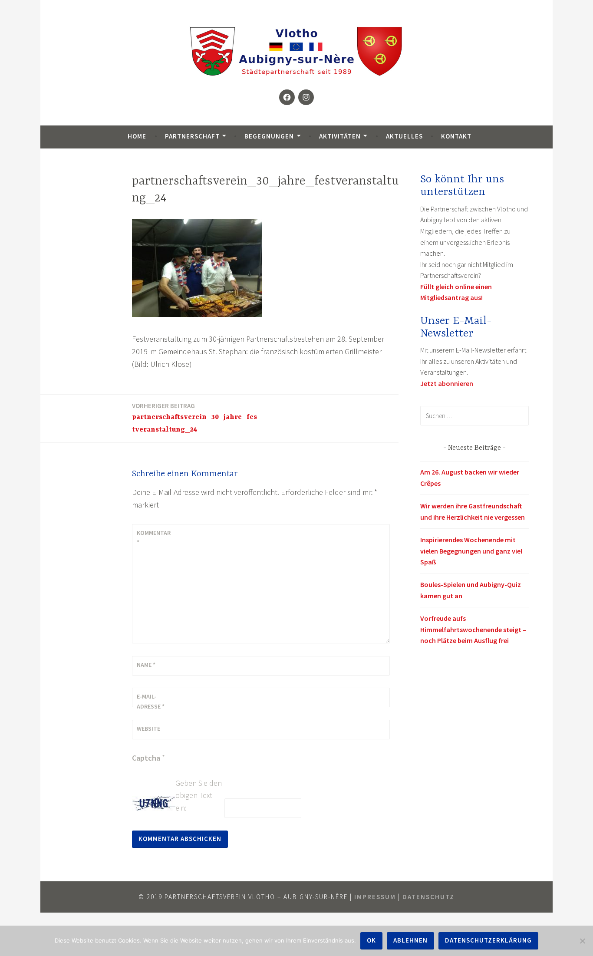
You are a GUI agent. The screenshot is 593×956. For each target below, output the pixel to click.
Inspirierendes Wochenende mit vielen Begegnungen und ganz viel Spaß (471, 550)
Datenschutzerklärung (488, 940)
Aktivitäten (340, 136)
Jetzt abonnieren (446, 383)
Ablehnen (410, 940)
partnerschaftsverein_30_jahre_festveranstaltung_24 (194, 418)
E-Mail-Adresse (151, 701)
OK (371, 940)
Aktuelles (404, 136)
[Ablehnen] (582, 940)
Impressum (375, 897)
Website (148, 728)
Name (146, 665)
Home (137, 136)
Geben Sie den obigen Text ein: (198, 795)
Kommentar (154, 537)
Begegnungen (269, 136)
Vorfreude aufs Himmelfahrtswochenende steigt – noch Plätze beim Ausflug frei (473, 629)
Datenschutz (428, 897)
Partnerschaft (192, 136)
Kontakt (456, 136)
